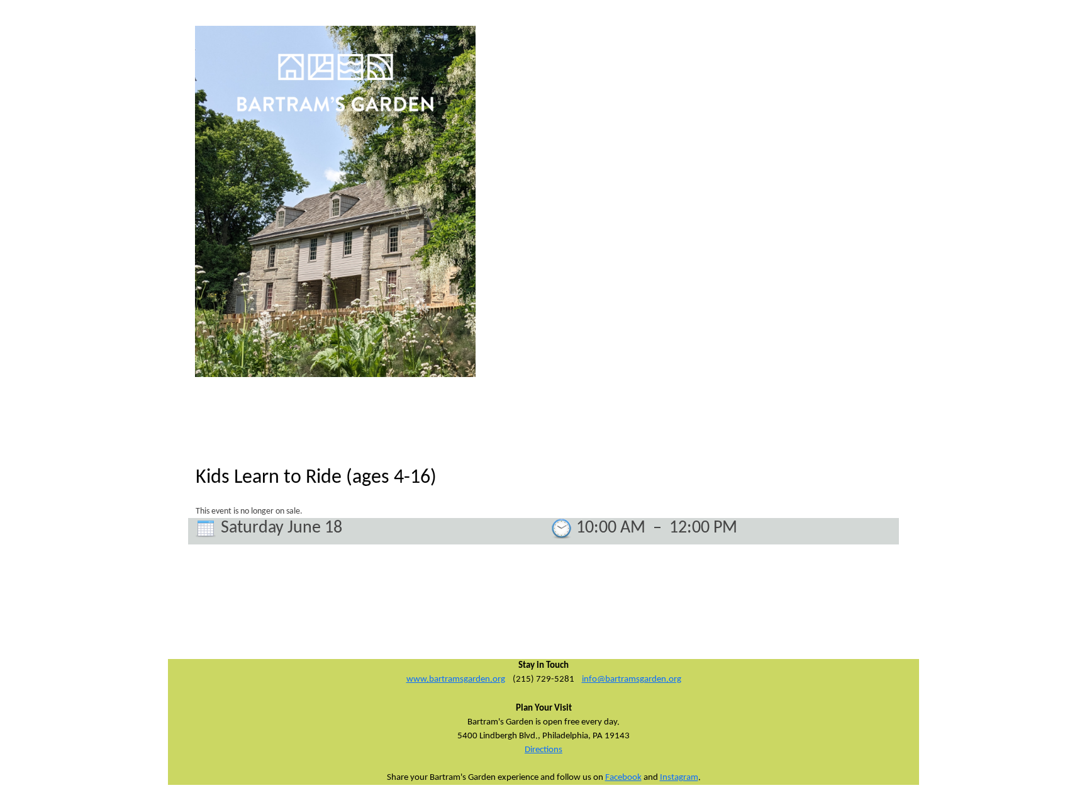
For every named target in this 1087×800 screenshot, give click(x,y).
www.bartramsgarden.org (455, 679)
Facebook (623, 777)
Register (849, 35)
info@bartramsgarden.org (631, 679)
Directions (543, 750)
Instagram (679, 777)
